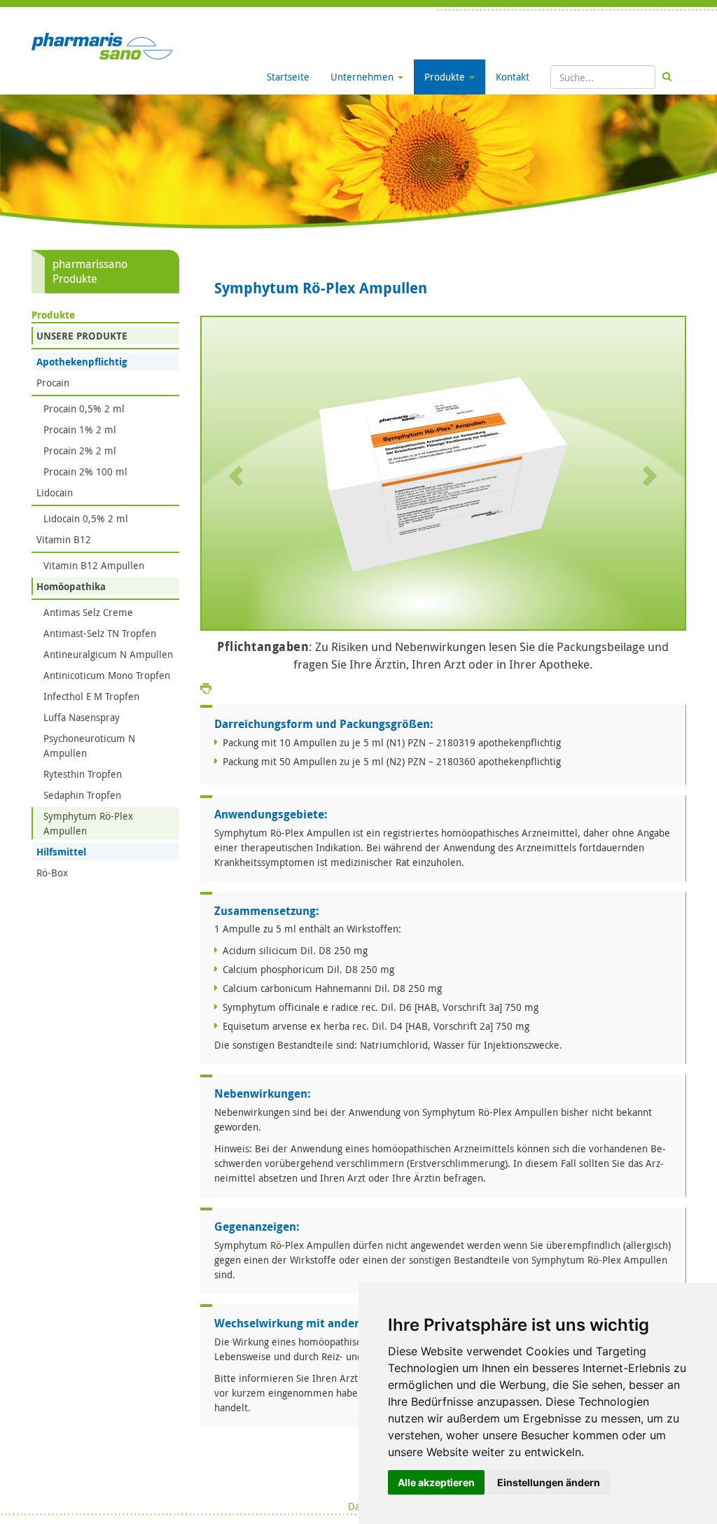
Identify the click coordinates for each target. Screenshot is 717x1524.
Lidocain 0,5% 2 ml (85, 518)
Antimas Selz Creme (88, 612)
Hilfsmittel (61, 851)
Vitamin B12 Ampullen (93, 565)
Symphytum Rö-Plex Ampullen (88, 823)
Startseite (288, 76)
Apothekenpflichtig (81, 361)
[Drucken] (205, 687)
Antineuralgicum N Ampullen (108, 654)
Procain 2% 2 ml (79, 450)
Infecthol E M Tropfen (91, 696)
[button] (238, 474)
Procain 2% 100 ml (85, 471)
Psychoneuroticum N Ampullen (89, 746)
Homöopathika (71, 586)
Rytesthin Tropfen (82, 774)
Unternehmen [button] (363, 76)
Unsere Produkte (81, 335)
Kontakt (512, 76)
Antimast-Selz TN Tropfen (99, 633)
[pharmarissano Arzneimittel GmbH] (102, 45)
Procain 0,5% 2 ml (84, 408)
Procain (52, 382)
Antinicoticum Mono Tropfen (106, 675)
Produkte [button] (446, 76)
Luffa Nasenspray (81, 717)
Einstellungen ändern (548, 1482)
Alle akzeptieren (436, 1482)
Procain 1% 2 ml (79, 429)
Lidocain (54, 492)
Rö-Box (52, 872)
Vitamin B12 (63, 539)
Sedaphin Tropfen (82, 795)
